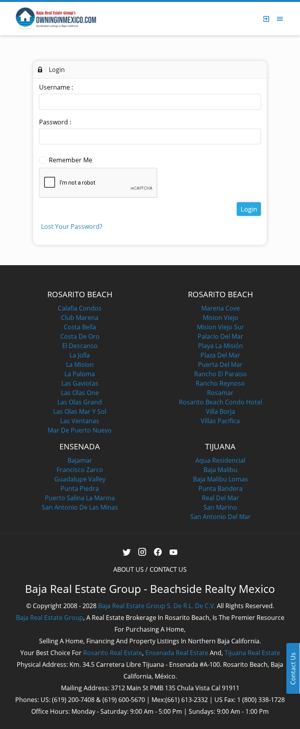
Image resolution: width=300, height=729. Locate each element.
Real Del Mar (220, 498)
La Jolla (80, 355)
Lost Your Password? (71, 226)
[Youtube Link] (173, 552)
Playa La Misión (220, 345)
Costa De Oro (80, 336)
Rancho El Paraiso (220, 374)
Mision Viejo (220, 317)
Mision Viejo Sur (220, 327)
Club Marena (79, 317)
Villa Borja (220, 411)
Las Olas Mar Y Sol (79, 411)
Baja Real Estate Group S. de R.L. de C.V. (156, 606)
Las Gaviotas (79, 383)
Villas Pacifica (220, 421)
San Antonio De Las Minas (80, 507)
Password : (55, 122)
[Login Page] (266, 19)
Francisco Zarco (80, 469)
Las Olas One (80, 392)
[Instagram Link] (142, 552)
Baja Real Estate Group (49, 617)
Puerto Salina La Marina (80, 498)
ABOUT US (128, 569)
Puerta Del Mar (220, 364)
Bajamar (80, 460)
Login (249, 209)
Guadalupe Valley (79, 479)
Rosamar (220, 392)
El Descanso (80, 345)
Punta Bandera (220, 488)
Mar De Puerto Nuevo (80, 430)
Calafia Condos (80, 308)
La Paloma (79, 374)
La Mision (80, 364)
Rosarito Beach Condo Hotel (220, 402)
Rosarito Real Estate (112, 652)
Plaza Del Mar (220, 355)
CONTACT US (168, 569)
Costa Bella (80, 327)
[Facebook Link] (158, 552)
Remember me (70, 160)
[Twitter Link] (127, 552)
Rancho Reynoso (220, 383)
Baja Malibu (221, 469)
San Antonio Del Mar (220, 516)
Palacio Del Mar (220, 336)
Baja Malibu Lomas (220, 479)
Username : (56, 87)
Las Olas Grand (79, 402)
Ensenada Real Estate (176, 652)
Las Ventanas (79, 421)
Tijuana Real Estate (252, 652)
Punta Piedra (80, 488)
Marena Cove (220, 308)
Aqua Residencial (220, 460)
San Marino (220, 507)
